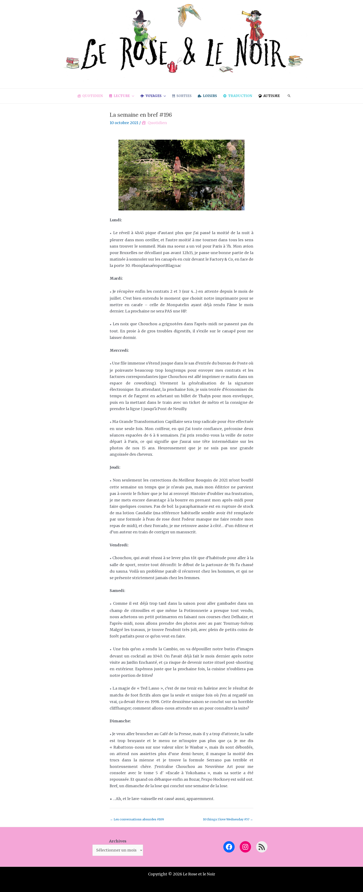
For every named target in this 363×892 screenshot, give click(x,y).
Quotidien (157, 122)
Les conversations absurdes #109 (137, 819)
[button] (132, 96)
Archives (117, 841)
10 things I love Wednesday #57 (228, 819)
